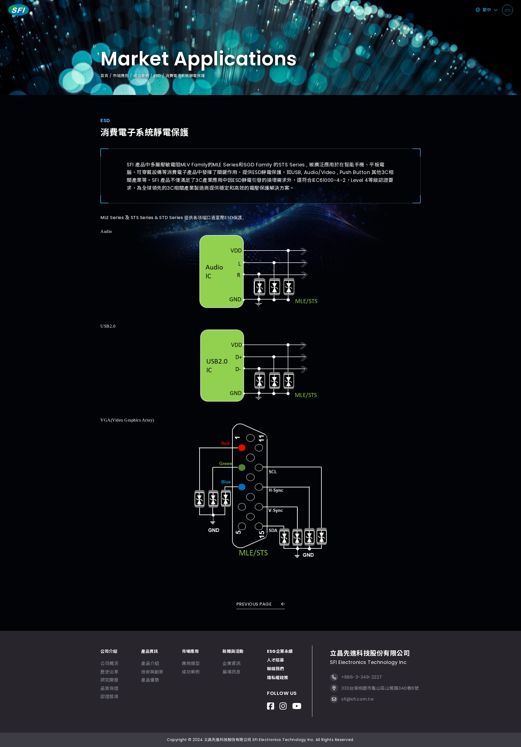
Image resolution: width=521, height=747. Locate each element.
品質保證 (109, 688)
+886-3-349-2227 (361, 677)
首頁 (104, 75)
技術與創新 (152, 672)
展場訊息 (231, 672)
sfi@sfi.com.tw (357, 699)
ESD (157, 75)
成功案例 (141, 75)
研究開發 (109, 680)
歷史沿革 (109, 672)
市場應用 (121, 75)
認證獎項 (109, 697)
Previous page (254, 604)
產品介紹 (150, 663)
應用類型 (191, 663)
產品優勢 (150, 680)
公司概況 (109, 663)
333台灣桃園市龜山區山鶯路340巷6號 (380, 688)
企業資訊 (231, 663)
